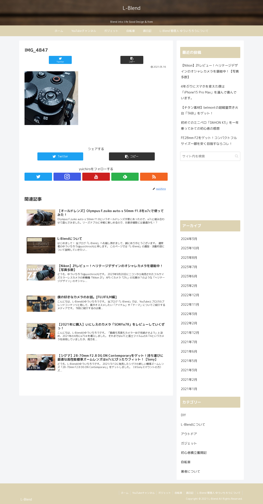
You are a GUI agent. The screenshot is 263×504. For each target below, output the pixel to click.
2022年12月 (190, 295)
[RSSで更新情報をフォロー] (154, 177)
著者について (190, 471)
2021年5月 (189, 361)
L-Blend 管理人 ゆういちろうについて (218, 493)
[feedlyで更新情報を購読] (125, 177)
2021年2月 (189, 379)
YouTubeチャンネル (143, 493)
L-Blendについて (193, 424)
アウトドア (189, 434)
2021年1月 (189, 389)
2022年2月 (189, 323)
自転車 (186, 462)
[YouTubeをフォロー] (96, 177)
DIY (183, 415)
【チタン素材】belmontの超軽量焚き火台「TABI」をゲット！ (209, 110)
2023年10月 (190, 248)
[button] (236, 156)
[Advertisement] (210, 192)
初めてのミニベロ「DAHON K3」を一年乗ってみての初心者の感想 (210, 125)
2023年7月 (189, 267)
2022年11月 (190, 304)
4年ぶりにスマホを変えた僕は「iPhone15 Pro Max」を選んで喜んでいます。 (209, 92)
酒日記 (189, 493)
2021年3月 (189, 370)
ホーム (124, 493)
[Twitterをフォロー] (38, 177)
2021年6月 (189, 351)
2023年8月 (189, 257)
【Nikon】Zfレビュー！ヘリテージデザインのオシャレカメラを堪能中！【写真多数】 (210, 71)
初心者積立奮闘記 (194, 452)
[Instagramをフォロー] (67, 177)
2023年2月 (189, 286)
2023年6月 (189, 276)
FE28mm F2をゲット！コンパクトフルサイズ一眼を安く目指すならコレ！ (209, 141)
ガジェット (189, 443)
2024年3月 (189, 239)
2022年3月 (189, 314)
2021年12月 (190, 332)
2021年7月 (189, 342)
